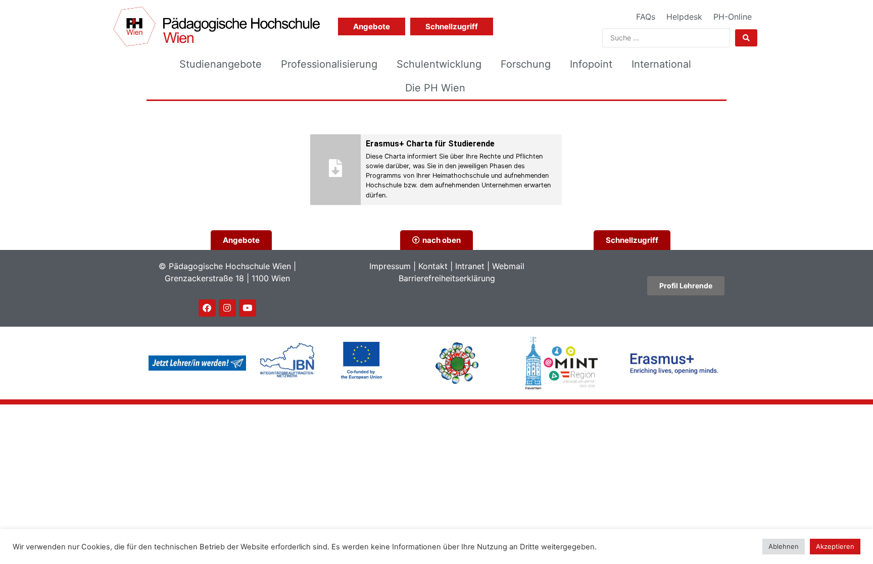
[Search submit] (746, 37)
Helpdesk (684, 17)
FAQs (645, 17)
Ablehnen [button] (783, 546)
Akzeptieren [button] (835, 546)
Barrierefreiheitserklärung (447, 278)
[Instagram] (227, 308)
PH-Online (732, 17)
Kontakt (433, 266)
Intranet (469, 266)
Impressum (390, 266)
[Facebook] (207, 308)
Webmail (508, 266)
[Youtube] (247, 308)
